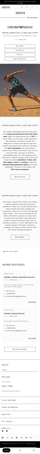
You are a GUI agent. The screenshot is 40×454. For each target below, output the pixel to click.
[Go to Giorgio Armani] (21, 7)
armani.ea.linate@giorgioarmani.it (16, 296)
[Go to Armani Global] (6, 7)
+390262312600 (10, 328)
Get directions (10, 291)
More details (32, 302)
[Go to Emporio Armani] (27, 7)
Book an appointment (19, 58)
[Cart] (34, 450)
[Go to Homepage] (20, 13)
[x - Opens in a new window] (3, 431)
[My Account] (20, 450)
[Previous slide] (1, 2)
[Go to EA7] (32, 7)
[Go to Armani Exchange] (37, 7)
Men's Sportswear (32, 17)
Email (4, 370)
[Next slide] (39, 2)
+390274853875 (10, 293)
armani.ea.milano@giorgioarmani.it (16, 330)
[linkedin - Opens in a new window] (7, 431)
